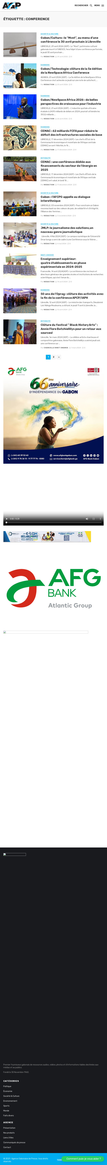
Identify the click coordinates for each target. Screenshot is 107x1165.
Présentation (9, 1128)
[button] (82, 1159)
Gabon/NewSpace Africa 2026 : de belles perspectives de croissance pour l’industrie (71, 101)
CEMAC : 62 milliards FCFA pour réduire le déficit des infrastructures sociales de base (71, 132)
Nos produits (9, 1133)
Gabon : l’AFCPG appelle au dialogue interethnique (65, 198)
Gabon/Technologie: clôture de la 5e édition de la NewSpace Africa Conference (71, 70)
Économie (45, 65)
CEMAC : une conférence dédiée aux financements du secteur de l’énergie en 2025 (69, 165)
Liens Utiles (8, 1138)
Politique (7, 1086)
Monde (6, 1111)
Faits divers (8, 1115)
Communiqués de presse (14, 1142)
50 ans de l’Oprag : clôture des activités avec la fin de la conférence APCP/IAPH (72, 295)
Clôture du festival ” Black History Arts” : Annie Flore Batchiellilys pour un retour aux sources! (71, 328)
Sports (6, 1106)
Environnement (10, 1101)
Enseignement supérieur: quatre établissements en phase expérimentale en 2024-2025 (63, 262)
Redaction (49, 57)
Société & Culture (49, 34)
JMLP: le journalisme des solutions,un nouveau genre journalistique (67, 229)
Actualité (45, 158)
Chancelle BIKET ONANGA (56, 348)
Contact (7, 1147)
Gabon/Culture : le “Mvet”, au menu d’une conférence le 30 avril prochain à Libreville (71, 39)
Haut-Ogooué (47, 255)
